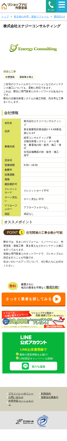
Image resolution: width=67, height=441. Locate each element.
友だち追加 (38, 366)
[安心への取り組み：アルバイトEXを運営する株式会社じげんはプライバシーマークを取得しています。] (43, 421)
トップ (5, 16)
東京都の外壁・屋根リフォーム (31, 16)
